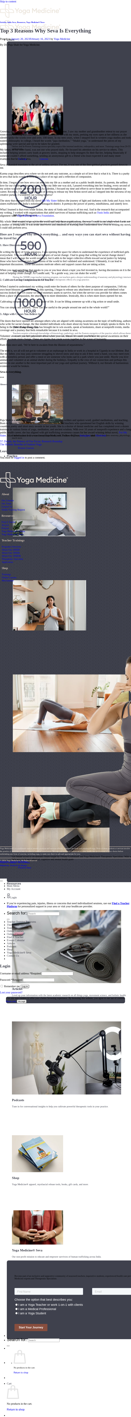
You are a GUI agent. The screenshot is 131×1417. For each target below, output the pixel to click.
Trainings (6, 574)
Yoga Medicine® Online (13, 531)
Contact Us (7, 506)
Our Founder (8, 500)
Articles (3, 22)
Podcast (5, 528)
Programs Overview (11, 546)
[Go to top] (1, 880)
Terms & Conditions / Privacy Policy (15, 862)
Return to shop (21, 1372)
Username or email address (20, 973)
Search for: (17, 1339)
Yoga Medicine (62, 38)
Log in (25, 986)
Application (7, 562)
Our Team (6, 503)
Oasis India (103, 212)
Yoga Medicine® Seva (12, 534)
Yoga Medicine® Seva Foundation (35, 215)
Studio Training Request (13, 509)
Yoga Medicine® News (35, 22)
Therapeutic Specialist (12, 559)
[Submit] (8, 1345)
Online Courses (9, 577)
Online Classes (15, 934)
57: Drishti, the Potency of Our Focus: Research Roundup (31, 441)
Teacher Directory (18, 1335)
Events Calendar (16, 940)
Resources (14, 883)
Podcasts (11, 946)
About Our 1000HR (11, 556)
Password (11, 979)
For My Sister (49, 200)
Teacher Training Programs (21, 921)
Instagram (85, 435)
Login (13, 897)
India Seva (11, 22)
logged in (19, 457)
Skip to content (8, 1)
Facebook (101, 435)
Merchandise (8, 580)
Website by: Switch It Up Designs (13, 861)
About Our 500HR (11, 552)
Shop (9, 949)
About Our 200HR (11, 549)
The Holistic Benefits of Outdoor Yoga (21, 444)
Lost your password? (11, 992)
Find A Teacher (9, 522)
